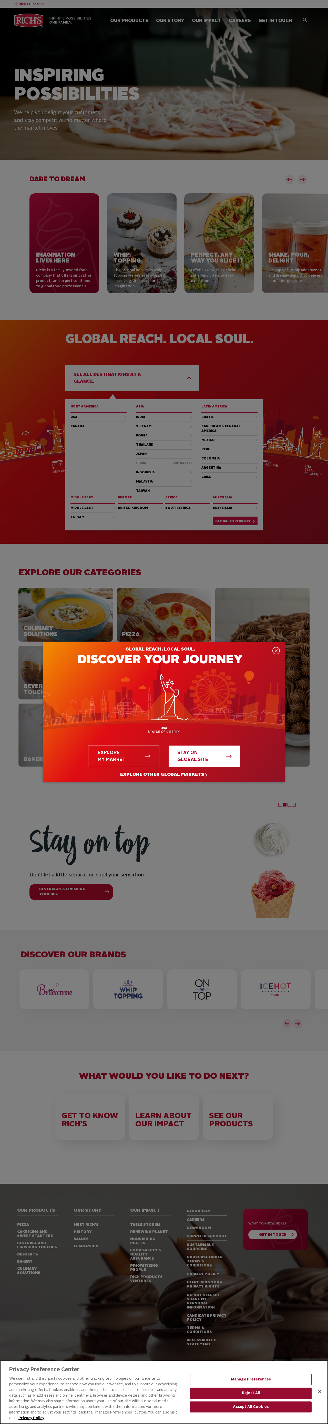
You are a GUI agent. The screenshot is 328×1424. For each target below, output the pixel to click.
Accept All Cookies (251, 1407)
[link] (164, 774)
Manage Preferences (251, 1379)
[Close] (319, 1391)
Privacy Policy (31, 1418)
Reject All (251, 1393)
